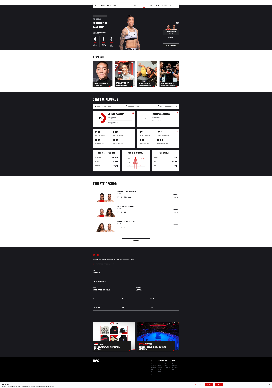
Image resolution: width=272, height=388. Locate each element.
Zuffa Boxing (164, 5)
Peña (132, 207)
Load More (136, 240)
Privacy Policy (175, 364)
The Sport (153, 362)
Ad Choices (174, 365)
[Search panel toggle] (175, 5)
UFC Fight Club (154, 373)
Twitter (159, 373)
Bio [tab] (93, 264)
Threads (159, 365)
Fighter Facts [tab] (99, 264)
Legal (173, 360)
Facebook (160, 362)
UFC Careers (153, 365)
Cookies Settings (199, 384)
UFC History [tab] (107, 264)
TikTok (159, 371)
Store (152, 371)
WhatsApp (160, 367)
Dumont (120, 192)
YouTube (159, 369)
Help (166, 360)
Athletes (109, 5)
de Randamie (131, 192)
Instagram (160, 364)
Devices (166, 364)
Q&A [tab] (113, 264)
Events (96, 5)
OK (219, 384)
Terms (173, 362)
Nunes (119, 221)
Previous (177, 57)
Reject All (209, 384)
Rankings (102, 5)
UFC (151, 360)
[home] (136, 5)
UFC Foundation (154, 364)
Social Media (161, 360)
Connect (152, 5)
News (114, 5)
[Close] (269, 384)
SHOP (171, 5)
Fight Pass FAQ (168, 362)
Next (178, 57)
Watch (157, 5)
